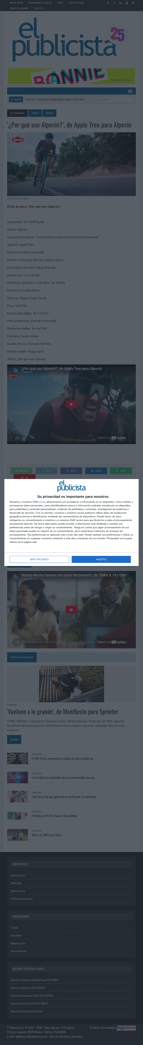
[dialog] (71, 522)
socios (42, 502)
